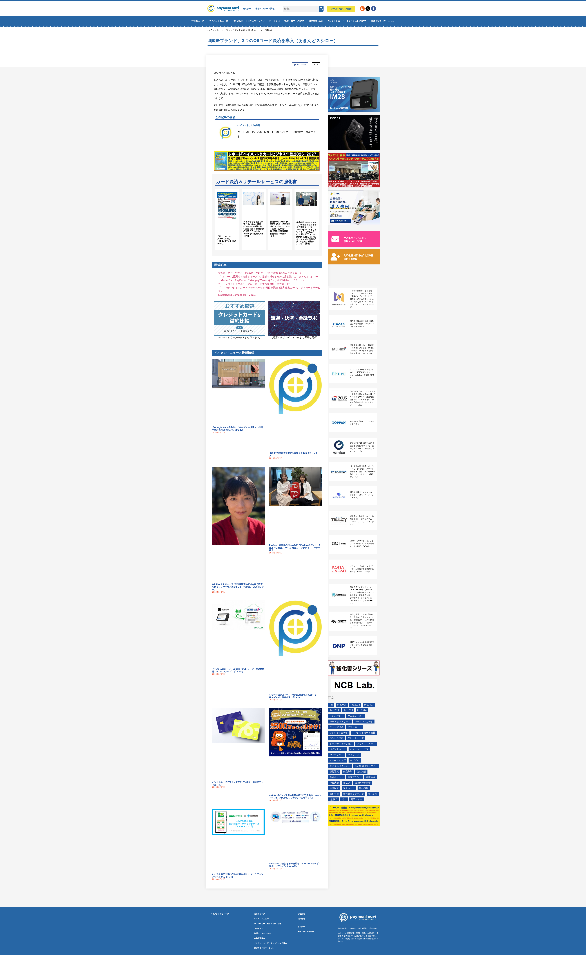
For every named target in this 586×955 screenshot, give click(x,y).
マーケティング (338, 760)
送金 (344, 799)
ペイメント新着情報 (239, 30)
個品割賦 (347, 771)
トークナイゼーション (341, 743)
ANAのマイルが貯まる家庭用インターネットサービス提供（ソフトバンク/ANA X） (295, 864)
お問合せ (301, 918)
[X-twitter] (367, 8)
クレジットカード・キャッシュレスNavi (346, 21)
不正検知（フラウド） (366, 766)
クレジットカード (339, 732)
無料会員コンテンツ (353, 793)
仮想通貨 (334, 771)
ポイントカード (338, 749)
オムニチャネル (356, 715)
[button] (300, 65)
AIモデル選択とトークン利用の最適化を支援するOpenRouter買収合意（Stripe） (292, 695)
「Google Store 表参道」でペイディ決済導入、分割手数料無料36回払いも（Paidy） (237, 428)
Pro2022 (355, 704)
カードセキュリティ (340, 721)
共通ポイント (336, 777)
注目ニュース (198, 21)
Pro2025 (348, 710)
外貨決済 (334, 782)
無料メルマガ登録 (353, 241)
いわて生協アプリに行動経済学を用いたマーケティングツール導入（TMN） (237, 875)
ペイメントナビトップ (220, 914)
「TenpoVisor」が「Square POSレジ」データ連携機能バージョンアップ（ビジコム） (238, 670)
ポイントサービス (359, 749)
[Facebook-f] (373, 8)
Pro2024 (334, 710)
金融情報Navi (316, 21)
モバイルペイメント (340, 766)
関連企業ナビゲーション (382, 21)
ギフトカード (355, 726)
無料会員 (334, 793)
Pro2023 (369, 704)
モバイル (354, 760)
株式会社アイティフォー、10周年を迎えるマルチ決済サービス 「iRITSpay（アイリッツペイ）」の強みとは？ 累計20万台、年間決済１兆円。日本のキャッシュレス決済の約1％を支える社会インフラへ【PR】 (306, 233)
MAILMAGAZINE (355, 238)
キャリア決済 (336, 726)
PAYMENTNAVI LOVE (358, 255)
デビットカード (356, 738)
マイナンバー (336, 754)
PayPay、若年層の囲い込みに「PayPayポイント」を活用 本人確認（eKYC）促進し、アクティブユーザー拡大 (295, 547)
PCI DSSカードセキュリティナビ (249, 21)
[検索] (321, 9)
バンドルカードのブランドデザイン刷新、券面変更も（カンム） (237, 783)
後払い (346, 782)
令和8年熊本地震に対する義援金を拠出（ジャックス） (293, 454)
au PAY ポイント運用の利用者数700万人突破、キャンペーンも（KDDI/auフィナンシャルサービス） (295, 796)
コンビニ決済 (336, 738)
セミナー (247, 8)
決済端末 (334, 788)
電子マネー (356, 799)
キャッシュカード (364, 721)
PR (331, 704)
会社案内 (301, 914)
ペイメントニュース (218, 21)
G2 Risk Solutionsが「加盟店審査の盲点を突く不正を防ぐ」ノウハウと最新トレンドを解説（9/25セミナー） (238, 587)
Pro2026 (362, 710)
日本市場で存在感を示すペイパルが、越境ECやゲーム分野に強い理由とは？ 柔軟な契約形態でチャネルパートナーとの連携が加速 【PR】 (253, 228)
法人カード (349, 788)
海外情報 (363, 788)
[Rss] (362, 8)
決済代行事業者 (362, 782)
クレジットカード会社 (363, 732)
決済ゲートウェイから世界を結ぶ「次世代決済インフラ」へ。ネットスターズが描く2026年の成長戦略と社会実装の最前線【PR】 (280, 228)
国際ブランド (355, 777)
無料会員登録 (350, 258)
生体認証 (372, 793)
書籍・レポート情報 (265, 8)
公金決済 (361, 771)
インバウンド (336, 715)
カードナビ (274, 21)
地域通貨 (370, 777)
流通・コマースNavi (294, 21)
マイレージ (353, 754)
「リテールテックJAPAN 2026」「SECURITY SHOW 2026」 (226, 240)
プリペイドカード (366, 743)
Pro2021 (341, 704)
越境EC (333, 799)
